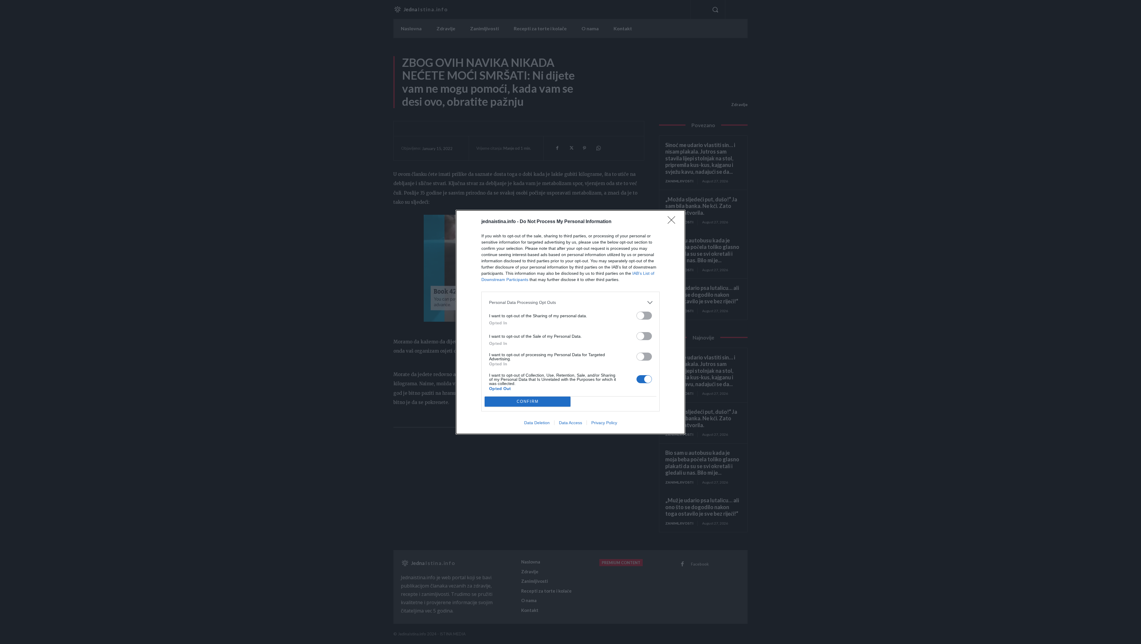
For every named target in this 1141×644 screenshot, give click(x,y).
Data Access (570, 422)
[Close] (673, 222)
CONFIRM (528, 401)
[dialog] (570, 322)
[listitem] (570, 302)
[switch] (644, 316)
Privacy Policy (604, 422)
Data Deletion (537, 422)
